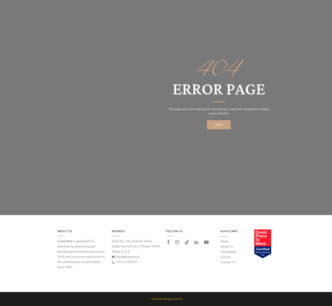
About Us (226, 246)
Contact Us (228, 262)
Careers (225, 257)
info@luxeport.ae (127, 256)
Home (224, 241)
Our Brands (228, 251)
